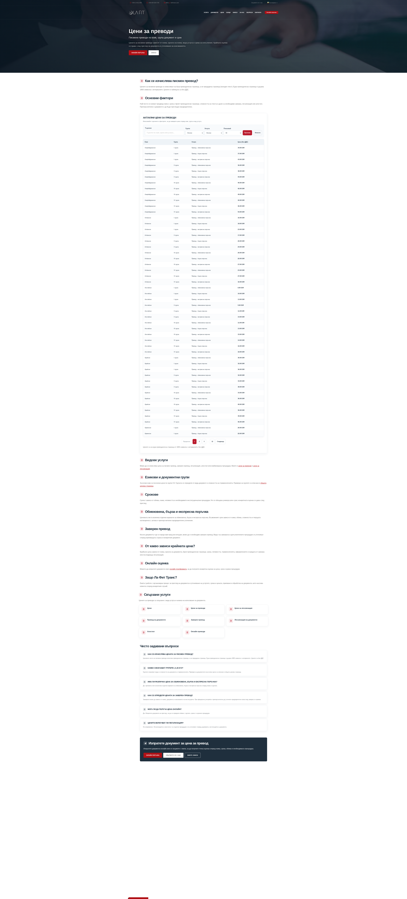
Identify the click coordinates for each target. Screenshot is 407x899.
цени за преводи (244, 466)
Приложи (247, 133)
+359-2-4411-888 (136, 2)
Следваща (220, 441)
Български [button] (272, 2)
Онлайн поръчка (271, 12)
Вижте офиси (192, 755)
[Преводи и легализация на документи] (137, 12)
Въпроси (250, 12)
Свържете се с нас (257, 2)
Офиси (235, 12)
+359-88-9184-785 (153, 2)
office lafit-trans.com (172, 2)
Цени (222, 12)
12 (212, 441)
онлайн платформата (178, 569)
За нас (242, 12)
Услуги (206, 12)
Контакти (258, 12)
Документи (214, 12)
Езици (228, 12)
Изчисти (257, 133)
